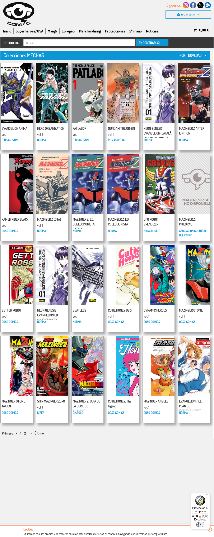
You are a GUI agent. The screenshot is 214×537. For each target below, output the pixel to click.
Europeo (68, 31)
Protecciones (115, 31)
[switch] (200, 524)
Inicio (7, 31)
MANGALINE (151, 231)
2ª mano (135, 31)
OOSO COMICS (10, 231)
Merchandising (90, 31)
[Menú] (207, 495)
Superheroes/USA (29, 31)
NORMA (41, 140)
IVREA (40, 412)
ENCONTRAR (147, 43)
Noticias (152, 31)
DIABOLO (78, 412)
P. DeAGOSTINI (10, 140)
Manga (52, 31)
